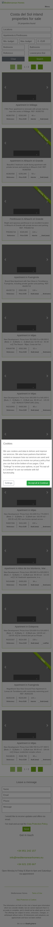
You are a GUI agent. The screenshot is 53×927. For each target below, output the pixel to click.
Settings (8, 483)
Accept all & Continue (38, 483)
